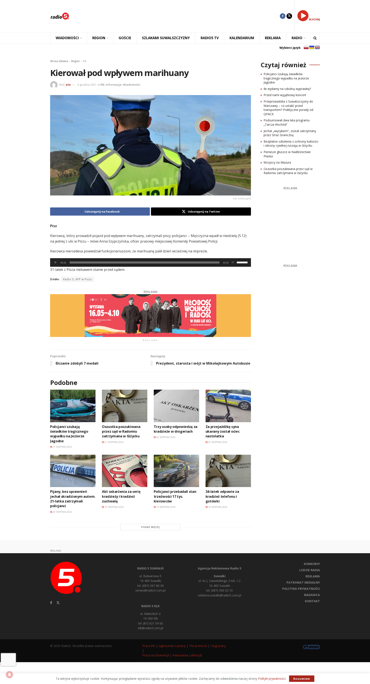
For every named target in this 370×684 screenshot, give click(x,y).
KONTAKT (312, 601)
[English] (317, 47)
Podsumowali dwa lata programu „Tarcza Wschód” (287, 122)
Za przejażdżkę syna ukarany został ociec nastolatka (223, 431)
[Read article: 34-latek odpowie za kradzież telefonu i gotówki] (228, 471)
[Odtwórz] (56, 262)
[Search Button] (315, 38)
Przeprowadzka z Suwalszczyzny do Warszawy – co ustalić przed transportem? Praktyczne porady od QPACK (288, 107)
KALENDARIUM (242, 38)
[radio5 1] (150, 315)
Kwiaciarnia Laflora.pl (187, 655)
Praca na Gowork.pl (155, 655)
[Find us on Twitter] (289, 16)
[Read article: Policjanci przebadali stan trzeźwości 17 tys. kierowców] (176, 471)
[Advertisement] (177, 16)
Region (75, 61)
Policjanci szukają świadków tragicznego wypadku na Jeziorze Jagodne (69, 433)
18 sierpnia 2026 (217, 506)
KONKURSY (312, 564)
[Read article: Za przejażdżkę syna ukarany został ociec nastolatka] (228, 406)
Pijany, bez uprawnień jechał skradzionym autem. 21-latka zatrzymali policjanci (72, 498)
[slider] (243, 262)
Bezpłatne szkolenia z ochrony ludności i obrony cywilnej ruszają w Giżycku (291, 143)
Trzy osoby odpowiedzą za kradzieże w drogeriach (175, 429)
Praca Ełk (148, 646)
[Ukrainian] (311, 47)
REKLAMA (273, 38)
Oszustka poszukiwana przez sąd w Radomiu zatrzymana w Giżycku (121, 431)
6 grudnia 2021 (87, 84)
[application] (150, 262)
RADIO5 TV (210, 38)
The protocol (198, 646)
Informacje (114, 84)
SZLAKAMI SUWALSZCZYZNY (166, 38)
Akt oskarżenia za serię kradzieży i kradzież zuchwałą (121, 496)
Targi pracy (218, 646)
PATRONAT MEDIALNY (303, 582)
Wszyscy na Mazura (277, 162)
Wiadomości (131, 84)
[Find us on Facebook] (282, 16)
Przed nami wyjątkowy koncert (285, 95)
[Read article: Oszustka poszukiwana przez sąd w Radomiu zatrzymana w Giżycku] (124, 406)
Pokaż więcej (150, 527)
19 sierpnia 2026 (114, 506)
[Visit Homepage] (59, 16)
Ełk (84, 61)
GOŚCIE (125, 38)
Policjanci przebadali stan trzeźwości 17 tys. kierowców (175, 496)
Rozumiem (301, 679)
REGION (98, 38)
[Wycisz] (233, 262)
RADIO (297, 38)
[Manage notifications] (9, 674)
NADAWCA (312, 595)
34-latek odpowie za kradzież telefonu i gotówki (222, 496)
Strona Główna (59, 61)
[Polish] (306, 47)
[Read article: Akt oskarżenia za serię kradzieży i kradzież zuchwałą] (124, 471)
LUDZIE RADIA (309, 570)
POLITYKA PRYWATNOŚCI (301, 589)
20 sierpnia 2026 (165, 437)
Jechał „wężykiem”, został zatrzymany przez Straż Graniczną (290, 133)
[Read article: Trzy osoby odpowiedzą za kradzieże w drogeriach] (176, 406)
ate (68, 84)
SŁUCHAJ (314, 19)
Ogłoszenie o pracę (171, 646)
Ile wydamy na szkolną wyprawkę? (287, 89)
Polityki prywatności (271, 679)
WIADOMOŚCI (67, 38)
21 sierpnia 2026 (62, 446)
